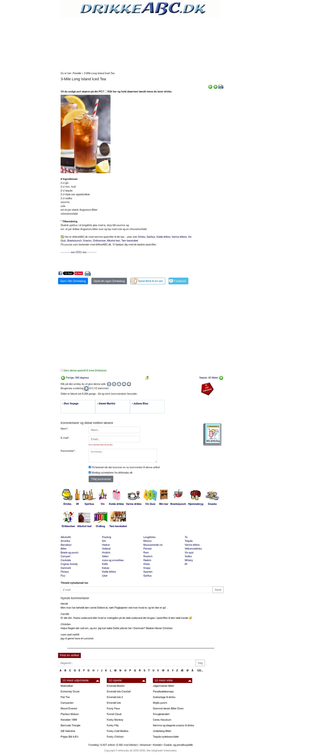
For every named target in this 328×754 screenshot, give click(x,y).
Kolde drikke (163, 236)
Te (186, 537)
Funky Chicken (115, 736)
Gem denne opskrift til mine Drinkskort (84, 370)
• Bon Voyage (70, 403)
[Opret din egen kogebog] (212, 434)
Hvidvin (106, 552)
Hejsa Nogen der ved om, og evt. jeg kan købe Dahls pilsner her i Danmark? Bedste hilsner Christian (117, 628)
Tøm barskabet (129, 240)
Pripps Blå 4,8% (69, 736)
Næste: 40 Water (209, 377)
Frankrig (106, 537)
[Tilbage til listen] (147, 377)
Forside (77, 73)
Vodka (188, 556)
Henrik (64, 603)
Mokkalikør (67, 685)
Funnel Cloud (114, 714)
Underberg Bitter (162, 731)
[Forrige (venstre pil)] (210, 86)
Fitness (65, 571)
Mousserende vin (153, 544)
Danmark (66, 568)
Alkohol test (113, 240)
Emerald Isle (114, 702)
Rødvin (147, 560)
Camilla (65, 614)
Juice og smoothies (113, 560)
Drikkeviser (99, 240)
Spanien (147, 571)
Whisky (189, 560)
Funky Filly (113, 725)
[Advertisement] (142, 44)
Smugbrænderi (161, 714)
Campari (65, 556)
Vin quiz (189, 552)
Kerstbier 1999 (69, 719)
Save (80, 273)
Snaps (147, 568)
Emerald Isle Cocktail (119, 691)
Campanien (67, 702)
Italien (105, 556)
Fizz (63, 575)
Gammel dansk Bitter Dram (168, 708)
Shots (146, 564)
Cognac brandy (69, 564)
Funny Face (113, 708)
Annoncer (145, 744)
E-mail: (65, 437)
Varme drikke (179, 236)
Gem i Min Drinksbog (73, 281)
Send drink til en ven (150, 281)
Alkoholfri (66, 537)
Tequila (189, 540)
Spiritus (151, 236)
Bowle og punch (69, 552)
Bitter (63, 548)
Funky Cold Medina (117, 731)
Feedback (180, 281)
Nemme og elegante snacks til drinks (173, 725)
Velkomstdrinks (193, 548)
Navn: (64, 428)
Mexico (147, 540)
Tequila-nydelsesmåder (166, 736)
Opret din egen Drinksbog (109, 281)
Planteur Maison (70, 714)
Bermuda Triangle (70, 725)
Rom (146, 552)
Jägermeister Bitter (163, 685)
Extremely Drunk (70, 691)
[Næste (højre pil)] (215, 86)
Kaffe (105, 564)
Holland (106, 548)
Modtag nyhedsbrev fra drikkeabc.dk (112, 472)
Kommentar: (68, 450)
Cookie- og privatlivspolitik (178, 744)
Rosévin (148, 556)
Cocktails (66, 560)
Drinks (141, 236)
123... (200, 670)
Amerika (65, 540)
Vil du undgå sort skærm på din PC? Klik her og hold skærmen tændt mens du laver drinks (116, 91)
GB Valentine (68, 731)
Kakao (105, 568)
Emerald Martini (115, 685)
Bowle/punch (74, 240)
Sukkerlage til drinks (164, 697)
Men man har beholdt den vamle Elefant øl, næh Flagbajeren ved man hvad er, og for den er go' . (114, 607)
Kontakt (157, 744)
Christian (66, 624)
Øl (186, 564)
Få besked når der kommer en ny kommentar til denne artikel (126, 467)
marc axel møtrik (70, 634)
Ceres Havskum (162, 719)
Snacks (87, 240)
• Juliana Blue (140, 403)
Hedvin (106, 544)
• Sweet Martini (106, 403)
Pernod (147, 548)
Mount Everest (69, 708)
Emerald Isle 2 (115, 697)
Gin (104, 540)
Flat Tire (65, 697)
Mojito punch (160, 702)
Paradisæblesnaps (163, 691)
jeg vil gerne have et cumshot (77, 638)
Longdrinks (149, 537)
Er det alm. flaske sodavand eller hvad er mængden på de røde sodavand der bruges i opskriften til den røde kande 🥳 (126, 617)
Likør (104, 575)
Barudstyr (66, 544)
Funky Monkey (115, 719)
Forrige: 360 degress (77, 377)
